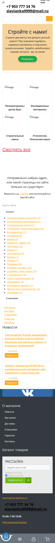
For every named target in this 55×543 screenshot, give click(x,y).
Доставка (9, 311)
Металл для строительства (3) (23, 289)
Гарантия (9, 319)
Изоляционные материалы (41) (24, 221)
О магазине (10, 314)
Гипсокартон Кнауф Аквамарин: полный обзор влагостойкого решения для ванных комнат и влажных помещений (26, 340)
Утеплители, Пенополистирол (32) (25, 228)
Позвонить (27, 59)
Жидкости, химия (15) (18, 243)
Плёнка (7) (12, 260)
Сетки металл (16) (16, 274)
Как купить (10, 307)
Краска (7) (12, 250)
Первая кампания (15, 476)
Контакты (9, 322)
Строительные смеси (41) (21, 225)
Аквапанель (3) (15, 282)
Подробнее (11, 355)
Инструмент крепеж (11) (20, 285)
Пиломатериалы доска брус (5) (24, 218)
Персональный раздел (14, 522)
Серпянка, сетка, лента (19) (22, 271)
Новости (9, 411)
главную (24, 193)
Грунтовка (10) (15, 246)
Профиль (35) (14, 264)
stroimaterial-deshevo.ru (14, 498)
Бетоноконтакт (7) (16, 232)
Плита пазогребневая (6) (20, 278)
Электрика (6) (14, 292)
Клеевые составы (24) (19, 267)
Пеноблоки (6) (14, 235)
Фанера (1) (13, 257)
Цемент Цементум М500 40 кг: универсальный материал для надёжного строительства (25, 369)
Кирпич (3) (12, 239)
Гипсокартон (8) (15, 253)
